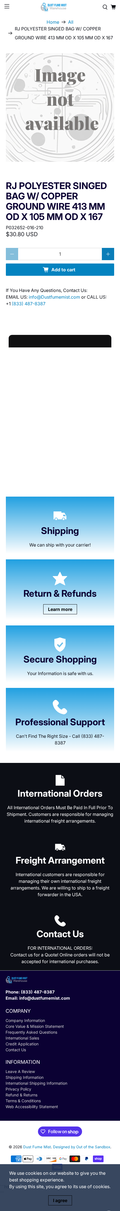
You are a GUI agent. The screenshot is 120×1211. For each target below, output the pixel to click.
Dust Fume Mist (37, 1147)
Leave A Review (20, 1071)
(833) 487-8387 (28, 303)
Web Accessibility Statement (32, 1106)
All (70, 22)
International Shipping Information (36, 1083)
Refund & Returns (21, 1094)
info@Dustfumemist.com (55, 297)
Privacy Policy (18, 1089)
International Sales (22, 1038)
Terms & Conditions (23, 1100)
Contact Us (16, 1049)
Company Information (25, 1020)
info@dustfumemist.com (44, 998)
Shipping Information (25, 1077)
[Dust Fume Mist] (60, 7)
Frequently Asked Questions (31, 1032)
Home (53, 22)
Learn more (60, 609)
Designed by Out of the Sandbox (81, 1147)
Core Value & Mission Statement (35, 1026)
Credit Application (22, 1043)
